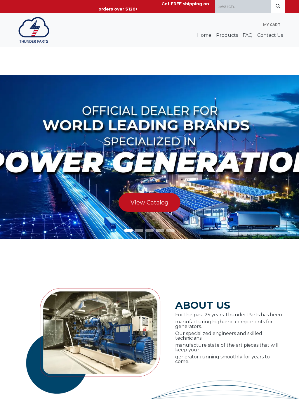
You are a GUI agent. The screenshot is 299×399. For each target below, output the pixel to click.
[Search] (278, 6)
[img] (12, 157)
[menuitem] (204, 35)
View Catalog (149, 202)
